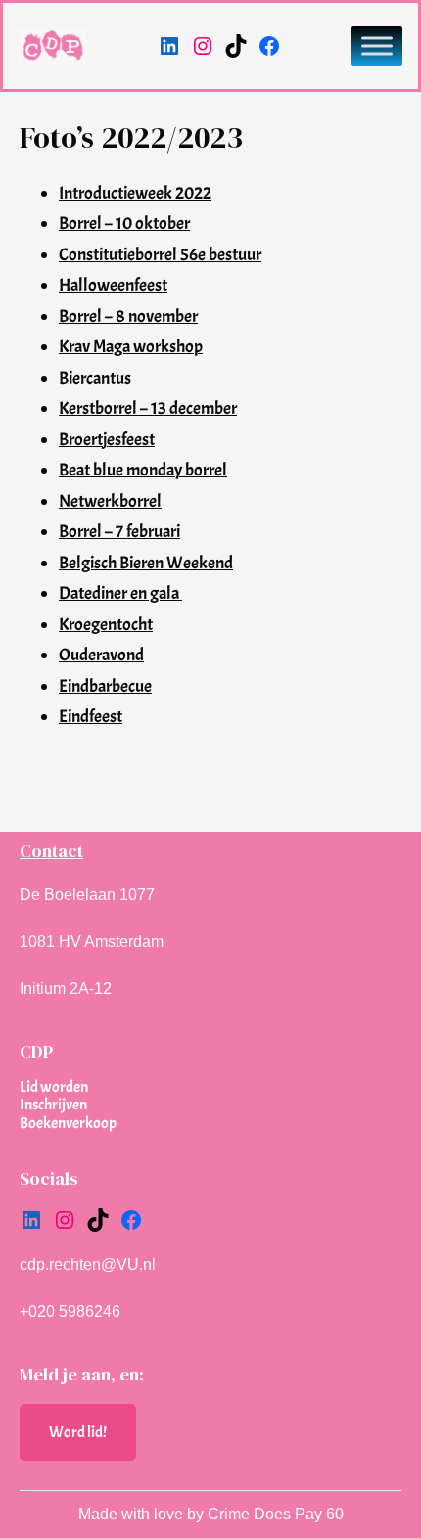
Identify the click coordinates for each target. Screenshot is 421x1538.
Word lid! (78, 1432)
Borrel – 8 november (128, 316)
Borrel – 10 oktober (124, 223)
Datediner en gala (120, 593)
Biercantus (95, 378)
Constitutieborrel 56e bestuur (160, 255)
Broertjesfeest (107, 440)
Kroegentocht (106, 624)
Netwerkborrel (110, 501)
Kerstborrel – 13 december (148, 408)
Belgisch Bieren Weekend (146, 563)
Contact (51, 850)
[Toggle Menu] (377, 45)
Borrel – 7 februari (119, 531)
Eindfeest (90, 716)
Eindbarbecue (105, 686)
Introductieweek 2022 (135, 193)
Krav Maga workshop (131, 347)
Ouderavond (101, 655)
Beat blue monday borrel (143, 470)
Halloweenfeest (113, 285)
